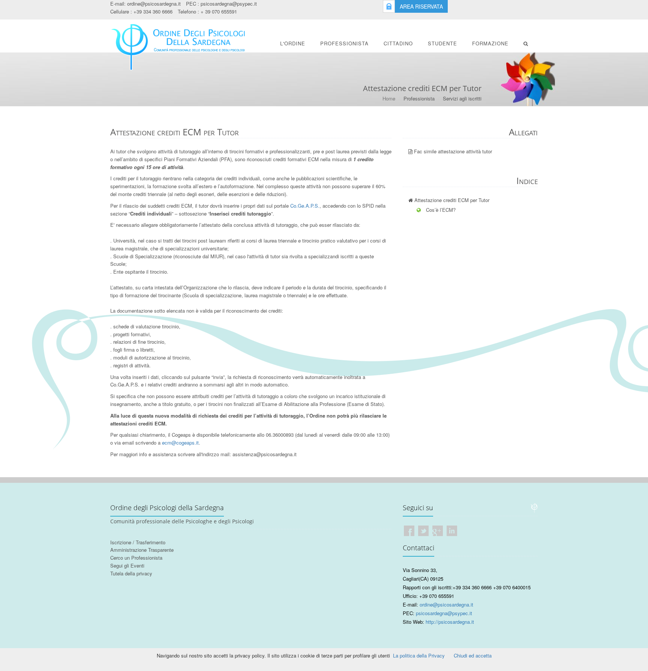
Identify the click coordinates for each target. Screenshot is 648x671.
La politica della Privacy (419, 655)
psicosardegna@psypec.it (229, 3)
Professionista (344, 43)
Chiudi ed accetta (473, 655)
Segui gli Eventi (127, 565)
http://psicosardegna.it (450, 621)
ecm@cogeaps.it (180, 442)
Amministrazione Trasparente (142, 549)
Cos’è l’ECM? (440, 209)
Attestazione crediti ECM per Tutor (451, 200)
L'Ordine (292, 43)
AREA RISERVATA (421, 6)
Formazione (490, 43)
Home (388, 98)
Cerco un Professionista (136, 557)
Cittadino (398, 43)
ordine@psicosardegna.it (154, 3)
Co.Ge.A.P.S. (305, 205)
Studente (442, 43)
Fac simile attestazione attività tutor (452, 151)
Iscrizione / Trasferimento (137, 542)
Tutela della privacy (131, 573)
